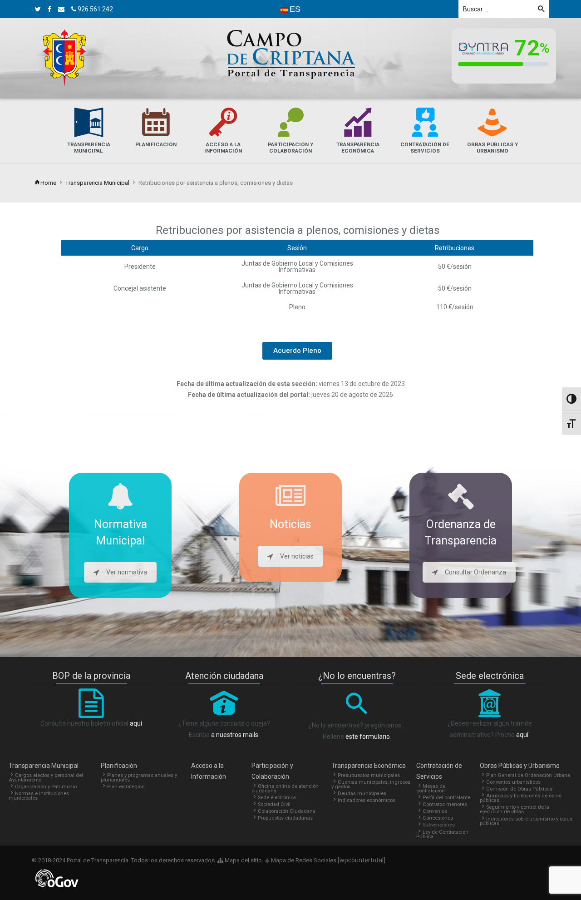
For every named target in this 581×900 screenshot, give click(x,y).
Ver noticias (297, 556)
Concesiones (438, 818)
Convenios (435, 811)
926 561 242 (94, 9)
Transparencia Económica (368, 765)
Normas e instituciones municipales (39, 796)
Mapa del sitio (242, 860)
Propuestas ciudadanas (285, 818)
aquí (136, 723)
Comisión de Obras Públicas (519, 789)
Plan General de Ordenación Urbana (528, 775)
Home (48, 182)
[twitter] (38, 9)
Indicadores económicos (366, 800)
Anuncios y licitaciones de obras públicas (520, 798)
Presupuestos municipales (369, 775)
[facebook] (49, 9)
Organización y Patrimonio (46, 787)
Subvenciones (439, 825)
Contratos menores (445, 804)
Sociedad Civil (274, 804)
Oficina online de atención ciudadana (285, 788)
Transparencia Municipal (97, 182)
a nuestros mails (234, 734)
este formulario (367, 736)
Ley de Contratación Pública (442, 834)
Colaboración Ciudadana (286, 811)
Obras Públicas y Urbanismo (520, 765)
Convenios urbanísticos (513, 782)
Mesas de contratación (430, 788)
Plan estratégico (125, 787)
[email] (61, 9)
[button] (297, 351)
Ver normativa (126, 572)
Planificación (119, 765)
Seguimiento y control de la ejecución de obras (514, 809)
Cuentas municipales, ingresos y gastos (370, 784)
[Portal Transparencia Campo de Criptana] (64, 57)
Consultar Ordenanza (475, 572)
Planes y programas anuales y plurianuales (139, 777)
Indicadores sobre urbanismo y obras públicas (526, 821)
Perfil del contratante (446, 798)
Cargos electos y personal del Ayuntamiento (46, 777)
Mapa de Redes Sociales (303, 860)
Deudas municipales (362, 793)
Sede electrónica (277, 798)
